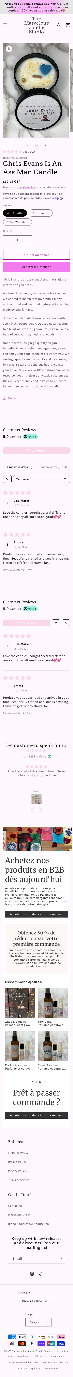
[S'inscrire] (60, 1258)
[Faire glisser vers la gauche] (27, 145)
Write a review (36, 450)
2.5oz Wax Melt (17, 222)
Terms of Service (18, 1180)
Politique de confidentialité (23, 1362)
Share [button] (11, 398)
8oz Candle (40, 213)
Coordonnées (52, 1368)
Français (34, 1322)
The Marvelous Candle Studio (27, 1351)
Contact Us (15, 1205)
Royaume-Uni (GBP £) (34, 1301)
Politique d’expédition (29, 1368)
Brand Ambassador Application (28, 1224)
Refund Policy (17, 1162)
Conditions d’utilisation (55, 1362)
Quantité (8, 231)
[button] (5, 25)
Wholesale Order (19, 1215)
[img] (36, 751)
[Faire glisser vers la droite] (45, 145)
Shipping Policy (18, 1152)
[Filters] (7, 479)
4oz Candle (15, 213)
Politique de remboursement (49, 1356)
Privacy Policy (17, 1171)
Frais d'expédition (26, 187)
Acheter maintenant (36, 267)
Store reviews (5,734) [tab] (53, 467)
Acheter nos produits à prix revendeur (36, 914)
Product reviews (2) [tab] (19, 467)
